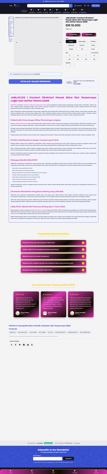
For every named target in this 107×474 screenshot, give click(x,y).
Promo (10, 472)
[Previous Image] (17, 42)
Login (32, 472)
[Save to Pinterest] (24, 344)
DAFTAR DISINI (73, 34)
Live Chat (96, 472)
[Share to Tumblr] (32, 344)
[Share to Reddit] (28, 344)
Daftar (53, 472)
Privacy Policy (50, 462)
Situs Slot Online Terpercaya (35, 81)
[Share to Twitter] (11, 344)
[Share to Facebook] (15, 344)
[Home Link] (19, 5)
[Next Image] (59, 42)
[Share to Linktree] (19, 344)
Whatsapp (75, 472)
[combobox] (48, 5)
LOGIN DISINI (88, 34)
